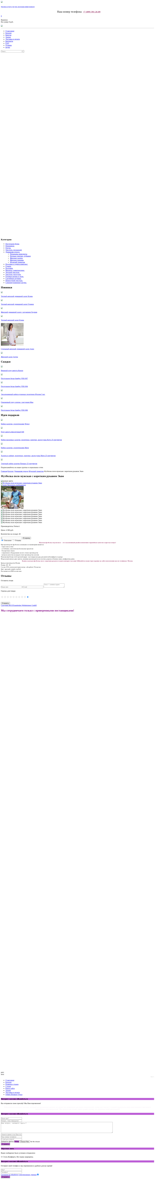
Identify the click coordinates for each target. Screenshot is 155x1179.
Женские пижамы (17, 260)
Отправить (5, 1144)
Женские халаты (16, 258)
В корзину (26, 538)
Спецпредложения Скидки (15, 283)
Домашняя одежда (12, 252)
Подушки (9, 268)
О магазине (9, 31)
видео (7, 47)
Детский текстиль (12, 272)
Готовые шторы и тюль (14, 276)
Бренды (8, 35)
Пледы (8, 248)
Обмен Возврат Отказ (13, 1094)
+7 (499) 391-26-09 (91, 12)
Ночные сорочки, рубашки (20, 256)
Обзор (16, 1142)
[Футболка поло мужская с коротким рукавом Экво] (12, 497)
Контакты (9, 41)
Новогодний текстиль (13, 281)
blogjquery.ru (152, 1076)
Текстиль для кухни (13, 274)
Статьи (8, 1086)
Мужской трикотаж (17, 262)
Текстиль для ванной (13, 250)
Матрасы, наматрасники (14, 270)
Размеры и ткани (11, 1084)
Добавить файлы (7, 1142)
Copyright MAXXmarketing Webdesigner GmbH (19, 605)
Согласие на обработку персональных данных (19, 1175)
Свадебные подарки (13, 278)
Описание (8, 540)
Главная (4, 471)
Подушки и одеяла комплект (16, 264)
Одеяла (8, 266)
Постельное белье (12, 244)
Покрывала (9, 246)
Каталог (8, 33)
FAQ (7, 43)
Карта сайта (10, 1088)
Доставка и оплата (12, 39)
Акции (8, 37)
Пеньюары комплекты (18, 254)
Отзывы (8, 45)
